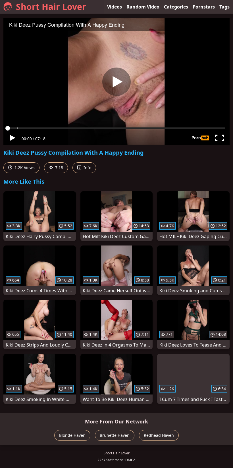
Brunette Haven (115, 435)
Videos (114, 7)
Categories (176, 7)
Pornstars (204, 7)
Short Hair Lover (51, 6)
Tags (224, 7)
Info (86, 167)
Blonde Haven (72, 435)
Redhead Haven (159, 435)
